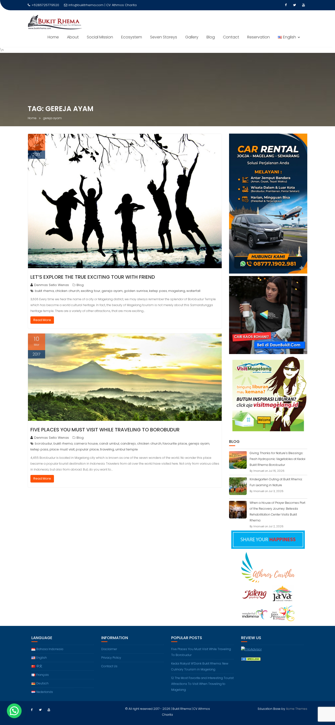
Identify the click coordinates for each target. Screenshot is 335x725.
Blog (210, 37)
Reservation (258, 37)
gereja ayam (112, 290)
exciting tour (90, 290)
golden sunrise (136, 290)
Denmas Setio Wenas (51, 285)
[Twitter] (294, 5)
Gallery (191, 37)
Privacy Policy (111, 658)
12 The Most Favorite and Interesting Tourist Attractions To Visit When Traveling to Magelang (202, 684)
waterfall (193, 290)
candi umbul (109, 443)
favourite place (175, 443)
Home (53, 37)
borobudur (43, 443)
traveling (107, 449)
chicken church (67, 290)
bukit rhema (44, 290)
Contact (231, 37)
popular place (87, 449)
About (73, 37)
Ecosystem (131, 37)
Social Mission (100, 37)
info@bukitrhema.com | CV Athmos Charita (102, 5)
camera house (86, 443)
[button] (14, 710)
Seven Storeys (163, 37)
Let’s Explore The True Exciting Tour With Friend (92, 277)
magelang (176, 290)
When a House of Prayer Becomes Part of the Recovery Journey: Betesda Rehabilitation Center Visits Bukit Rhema (277, 511)
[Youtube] (303, 5)
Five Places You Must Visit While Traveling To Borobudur (105, 429)
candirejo (128, 443)
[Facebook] (286, 5)
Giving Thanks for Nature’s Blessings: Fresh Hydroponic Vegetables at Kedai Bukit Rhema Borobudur (277, 459)
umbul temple (126, 449)
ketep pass (158, 290)
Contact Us (109, 666)
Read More (42, 320)
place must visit (62, 449)
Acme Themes (296, 709)
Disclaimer (109, 649)
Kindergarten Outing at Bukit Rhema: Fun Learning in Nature (276, 482)
